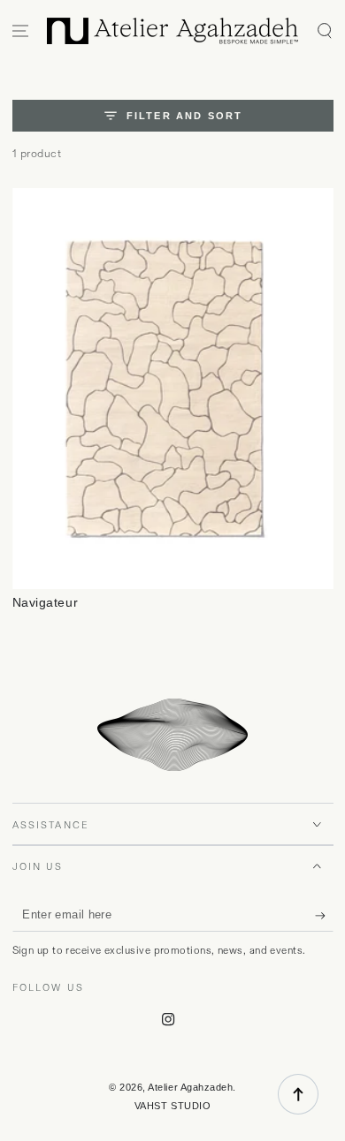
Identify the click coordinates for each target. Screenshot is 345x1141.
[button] (324, 31)
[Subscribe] (324, 915)
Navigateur (45, 602)
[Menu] (21, 31)
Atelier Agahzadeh (190, 1087)
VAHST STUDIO (172, 1105)
